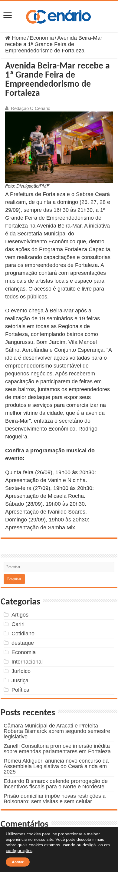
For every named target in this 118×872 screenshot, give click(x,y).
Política (20, 690)
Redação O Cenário (30, 108)
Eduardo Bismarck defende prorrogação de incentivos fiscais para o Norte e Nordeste (56, 784)
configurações (19, 851)
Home (18, 38)
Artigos (19, 615)
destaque (22, 643)
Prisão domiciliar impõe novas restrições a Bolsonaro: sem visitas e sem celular (55, 798)
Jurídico (21, 671)
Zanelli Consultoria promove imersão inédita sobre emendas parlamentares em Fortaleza (57, 748)
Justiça (19, 680)
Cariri (18, 624)
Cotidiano (22, 634)
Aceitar (18, 862)
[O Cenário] (59, 15)
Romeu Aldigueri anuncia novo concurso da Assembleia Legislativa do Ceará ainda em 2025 (56, 766)
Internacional (27, 662)
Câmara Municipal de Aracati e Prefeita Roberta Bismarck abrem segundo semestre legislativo (57, 731)
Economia (42, 38)
